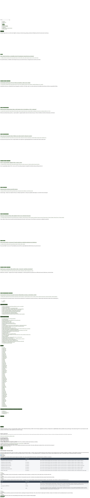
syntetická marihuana (35, 84)
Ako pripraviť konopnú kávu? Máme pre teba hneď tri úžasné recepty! (16, 136)
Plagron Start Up (56, 217)
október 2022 (4, 371)
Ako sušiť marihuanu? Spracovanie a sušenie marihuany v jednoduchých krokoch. (14, 325)
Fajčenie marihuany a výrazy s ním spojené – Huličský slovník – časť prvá (13, 338)
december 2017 (4, 405)
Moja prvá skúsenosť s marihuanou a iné (8, 322)
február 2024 (4, 363)
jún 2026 (3, 347)
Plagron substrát (61, 217)
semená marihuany (54, 296)
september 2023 (4, 367)
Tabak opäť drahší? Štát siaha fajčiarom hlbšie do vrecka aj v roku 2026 (12, 306)
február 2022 (4, 377)
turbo (32, 190)
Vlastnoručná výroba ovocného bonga (9, 189)
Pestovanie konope (5, 25)
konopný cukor (39, 137)
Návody (3, 24)
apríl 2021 (3, 385)
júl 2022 (3, 373)
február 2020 (4, 392)
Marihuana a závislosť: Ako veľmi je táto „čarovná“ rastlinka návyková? (16, 269)
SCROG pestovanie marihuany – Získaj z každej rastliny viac (11, 310)
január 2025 (4, 355)
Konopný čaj (4, 324)
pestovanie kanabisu (48, 296)
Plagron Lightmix (51, 217)
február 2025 (4, 354)
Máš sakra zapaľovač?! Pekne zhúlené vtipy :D (9, 339)
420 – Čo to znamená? (5, 335)
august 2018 (4, 401)
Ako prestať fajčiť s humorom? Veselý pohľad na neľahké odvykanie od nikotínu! (18, 242)
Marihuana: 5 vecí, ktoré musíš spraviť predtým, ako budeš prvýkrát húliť (13, 341)
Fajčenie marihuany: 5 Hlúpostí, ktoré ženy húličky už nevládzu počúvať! (13, 326)
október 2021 (4, 380)
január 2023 (4, 369)
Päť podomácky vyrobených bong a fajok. (8, 342)
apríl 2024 (3, 361)
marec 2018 (4, 404)
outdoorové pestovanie (41, 296)
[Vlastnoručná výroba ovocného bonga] (19, 186)
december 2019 (4, 393)
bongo (17, 57)
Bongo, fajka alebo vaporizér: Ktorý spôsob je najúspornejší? (11, 311)
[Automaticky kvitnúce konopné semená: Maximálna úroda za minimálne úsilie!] (19, 292)
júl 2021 (3, 382)
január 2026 (4, 349)
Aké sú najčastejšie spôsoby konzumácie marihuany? (10, 313)
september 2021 (4, 381)
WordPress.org (4, 413)
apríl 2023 (3, 368)
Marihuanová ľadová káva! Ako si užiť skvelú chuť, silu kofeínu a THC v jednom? (18, 109)
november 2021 (4, 379)
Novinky (3, 21)
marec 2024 (4, 362)
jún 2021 (3, 383)
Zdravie (4, 240)
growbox (31, 296)
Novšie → (3, 301)
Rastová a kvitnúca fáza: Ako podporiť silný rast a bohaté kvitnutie (15, 215)
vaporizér (41, 84)
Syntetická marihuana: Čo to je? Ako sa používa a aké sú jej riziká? (15, 82)
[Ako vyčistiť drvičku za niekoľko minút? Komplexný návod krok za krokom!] (19, 53)
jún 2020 (3, 388)
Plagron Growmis (40, 217)
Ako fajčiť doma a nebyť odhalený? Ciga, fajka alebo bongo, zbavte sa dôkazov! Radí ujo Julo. (16, 334)
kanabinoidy (22, 270)
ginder (25, 57)
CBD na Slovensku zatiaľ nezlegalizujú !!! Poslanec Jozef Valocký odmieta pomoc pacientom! (16, 328)
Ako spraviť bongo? (5, 319)
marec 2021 (4, 386)
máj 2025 (3, 351)
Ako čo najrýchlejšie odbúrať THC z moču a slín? (11, 162)
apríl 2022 (3, 376)
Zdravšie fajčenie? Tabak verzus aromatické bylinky (10, 308)
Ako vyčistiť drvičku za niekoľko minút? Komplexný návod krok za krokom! (17, 56)
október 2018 (4, 400)
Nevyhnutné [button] (2, 454)
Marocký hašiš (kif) (5, 336)
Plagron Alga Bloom (34, 217)
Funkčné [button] (1, 472)
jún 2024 (3, 360)
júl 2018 (3, 402)
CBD (19, 57)
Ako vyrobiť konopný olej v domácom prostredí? (9, 312)
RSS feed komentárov (5, 412)
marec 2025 (4, 353)
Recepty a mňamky (5, 26)
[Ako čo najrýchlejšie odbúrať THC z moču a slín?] (19, 159)
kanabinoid (23, 84)
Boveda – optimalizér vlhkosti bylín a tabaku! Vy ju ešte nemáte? (11, 309)
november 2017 (4, 406)
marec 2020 (4, 391)
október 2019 (4, 395)
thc (32, 57)
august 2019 (4, 397)
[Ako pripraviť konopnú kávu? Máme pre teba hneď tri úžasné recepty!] (19, 133)
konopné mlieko (34, 137)
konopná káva (29, 137)
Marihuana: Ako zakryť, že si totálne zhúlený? (9, 333)
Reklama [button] (1, 491)
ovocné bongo (29, 190)
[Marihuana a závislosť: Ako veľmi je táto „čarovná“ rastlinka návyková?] (19, 266)
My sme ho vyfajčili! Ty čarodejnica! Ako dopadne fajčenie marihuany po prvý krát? (14, 330)
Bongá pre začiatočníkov (6, 307)
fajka (23, 57)
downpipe (19, 190)
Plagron (29, 217)
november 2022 (4, 370)
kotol (22, 190)
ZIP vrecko (36, 57)
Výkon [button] (1, 475)
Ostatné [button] (1, 493)
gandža (19, 270)
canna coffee (16, 137)
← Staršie (3, 300)
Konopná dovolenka (5, 332)
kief (23, 137)
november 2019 (4, 394)
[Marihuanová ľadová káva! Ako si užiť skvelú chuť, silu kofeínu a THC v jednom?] (19, 106)
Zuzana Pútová (13, 57)
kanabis (28, 57)
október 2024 (4, 356)
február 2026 (4, 348)
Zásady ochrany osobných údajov (7, 28)
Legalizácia (4, 27)
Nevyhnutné (3, 455)
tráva (34, 57)
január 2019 (4, 399)
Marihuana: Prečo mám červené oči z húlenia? (9, 323)
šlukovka (30, 84)
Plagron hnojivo (45, 217)
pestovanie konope (25, 217)
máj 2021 (3, 384)
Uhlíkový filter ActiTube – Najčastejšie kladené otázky (10, 329)
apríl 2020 (3, 390)
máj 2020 (3, 389)
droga (18, 84)
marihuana (43, 137)
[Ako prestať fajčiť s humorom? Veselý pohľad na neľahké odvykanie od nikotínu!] (19, 239)
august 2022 (4, 372)
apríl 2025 (3, 352)
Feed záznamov (4, 411)
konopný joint (27, 84)
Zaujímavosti (4, 22)
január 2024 (4, 364)
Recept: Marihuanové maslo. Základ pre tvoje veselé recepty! (11, 320)
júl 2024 (3, 359)
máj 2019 (3, 398)
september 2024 (4, 357)
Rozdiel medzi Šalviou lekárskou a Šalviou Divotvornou (10, 331)
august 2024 (4, 358)
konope (30, 57)
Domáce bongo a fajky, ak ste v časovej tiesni (9, 327)
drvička (21, 57)
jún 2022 (3, 374)
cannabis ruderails (27, 296)
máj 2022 (3, 375)
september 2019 (4, 396)
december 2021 (4, 378)
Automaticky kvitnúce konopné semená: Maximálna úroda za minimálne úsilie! (18, 294)
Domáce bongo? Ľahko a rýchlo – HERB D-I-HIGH (10, 340)
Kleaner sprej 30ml (21, 164)
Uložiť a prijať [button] (2, 496)
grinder (22, 137)
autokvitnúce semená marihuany (19, 296)
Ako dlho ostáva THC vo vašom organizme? (9, 318)
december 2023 (4, 365)
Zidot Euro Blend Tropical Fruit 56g (34, 164)
